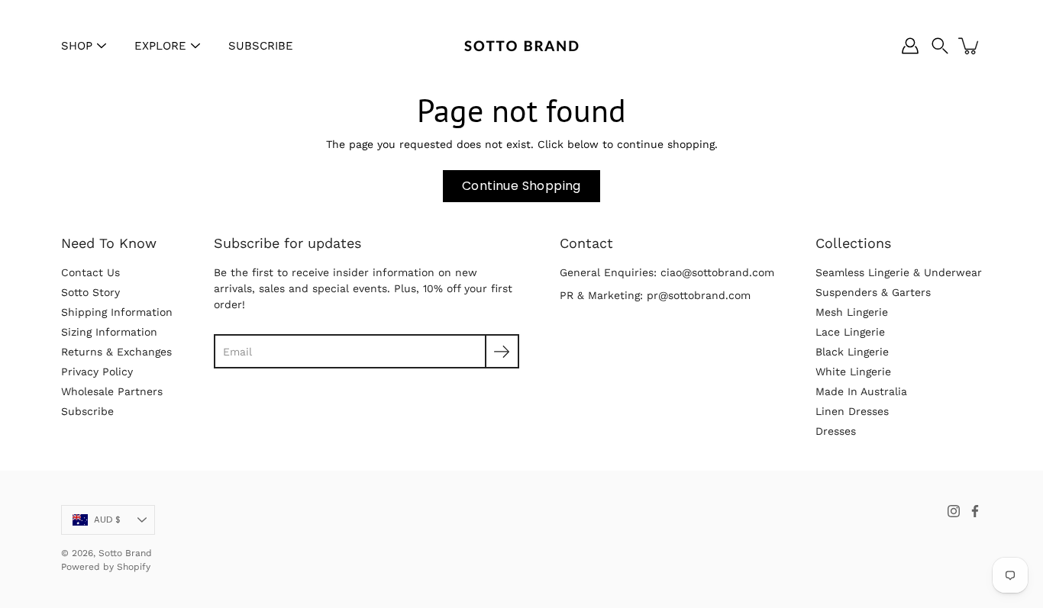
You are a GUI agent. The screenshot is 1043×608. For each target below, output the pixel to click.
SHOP (76, 46)
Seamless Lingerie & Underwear (898, 272)
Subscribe (87, 411)
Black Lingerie (852, 352)
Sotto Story (90, 292)
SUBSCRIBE (260, 46)
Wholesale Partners (112, 391)
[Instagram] (954, 511)
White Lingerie (853, 371)
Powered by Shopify (105, 566)
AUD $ (107, 519)
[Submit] (502, 351)
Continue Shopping (521, 186)
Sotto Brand (125, 553)
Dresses (835, 431)
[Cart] (969, 46)
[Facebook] (975, 511)
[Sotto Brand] (521, 46)
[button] (940, 45)
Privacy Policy (97, 371)
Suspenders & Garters (873, 292)
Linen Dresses (852, 411)
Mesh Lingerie (851, 312)
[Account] (910, 46)
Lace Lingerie (850, 332)
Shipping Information (117, 312)
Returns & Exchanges (116, 352)
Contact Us (90, 272)
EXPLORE (160, 46)
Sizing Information (109, 332)
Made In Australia (861, 391)
